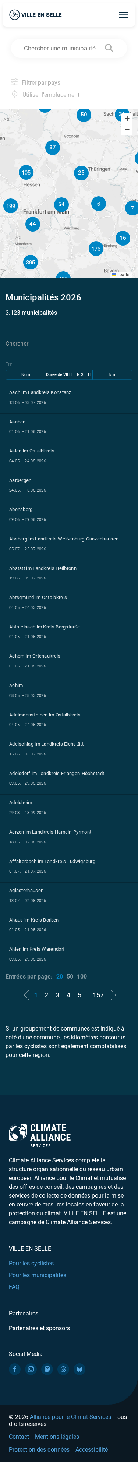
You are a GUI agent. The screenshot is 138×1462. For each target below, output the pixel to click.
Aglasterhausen (26, 890)
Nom (25, 374)
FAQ (14, 1286)
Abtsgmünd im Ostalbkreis (38, 597)
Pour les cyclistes (31, 1263)
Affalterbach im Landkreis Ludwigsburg (52, 861)
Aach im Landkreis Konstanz (40, 392)
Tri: (9, 364)
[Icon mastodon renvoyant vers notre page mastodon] (47, 1369)
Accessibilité (91, 1449)
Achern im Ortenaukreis (35, 656)
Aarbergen (20, 480)
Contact (19, 1436)
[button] (81, 173)
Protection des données (39, 1449)
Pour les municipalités (37, 1275)
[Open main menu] (123, 15)
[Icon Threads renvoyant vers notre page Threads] (63, 1369)
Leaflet (123, 274)
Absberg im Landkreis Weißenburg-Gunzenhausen (63, 539)
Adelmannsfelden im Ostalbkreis (45, 715)
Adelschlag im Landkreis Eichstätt (46, 744)
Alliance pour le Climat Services (70, 1416)
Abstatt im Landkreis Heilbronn (43, 568)
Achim (16, 685)
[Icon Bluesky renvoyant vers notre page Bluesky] (79, 1369)
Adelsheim (20, 802)
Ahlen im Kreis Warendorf (37, 949)
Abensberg (21, 509)
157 (98, 995)
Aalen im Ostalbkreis (31, 451)
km (112, 374)
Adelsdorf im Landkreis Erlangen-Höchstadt (56, 773)
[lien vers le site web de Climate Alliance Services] (40, 1135)
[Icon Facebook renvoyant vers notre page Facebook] (15, 1369)
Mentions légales (57, 1436)
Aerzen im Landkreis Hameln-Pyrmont (50, 832)
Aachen (17, 421)
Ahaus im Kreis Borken (34, 920)
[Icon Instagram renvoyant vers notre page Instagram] (31, 1369)
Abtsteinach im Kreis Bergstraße (44, 627)
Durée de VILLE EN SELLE (69, 374)
